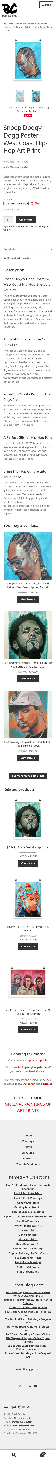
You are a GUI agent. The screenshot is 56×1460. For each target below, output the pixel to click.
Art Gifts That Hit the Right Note (28, 1307)
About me (28, 1152)
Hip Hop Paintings (28, 1221)
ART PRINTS (28, 1110)
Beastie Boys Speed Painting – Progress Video (28, 1313)
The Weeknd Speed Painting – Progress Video (28, 1320)
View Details (28, 599)
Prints (28, 1146)
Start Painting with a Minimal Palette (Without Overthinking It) (28, 1294)
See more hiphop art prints (28, 776)
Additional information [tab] (17, 258)
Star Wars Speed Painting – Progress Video (28, 1328)
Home (10, 23)
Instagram (29, 1083)
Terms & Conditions (28, 1164)
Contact (28, 1158)
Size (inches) (10, 199)
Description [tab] (10, 249)
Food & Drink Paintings (28, 1198)
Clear (37, 203)
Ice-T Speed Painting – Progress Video (28, 1334)
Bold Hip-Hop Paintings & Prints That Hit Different (28, 1301)
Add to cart (25, 219)
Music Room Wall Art (28, 1244)
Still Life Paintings (28, 1271)
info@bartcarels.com (21, 1421)
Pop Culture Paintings (28, 1262)
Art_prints (20, 23)
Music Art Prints (28, 1239)
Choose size (28, 863)
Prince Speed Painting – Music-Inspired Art (28, 1355)
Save (29, 115)
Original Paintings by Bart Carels (28, 1253)
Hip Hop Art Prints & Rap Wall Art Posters (28, 1216)
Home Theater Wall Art (28, 1225)
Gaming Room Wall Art (28, 1207)
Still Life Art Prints (28, 1267)
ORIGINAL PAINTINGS (25, 1104)
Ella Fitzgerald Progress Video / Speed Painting (28, 1340)
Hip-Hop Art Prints (21, 27)
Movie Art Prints (28, 1230)
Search (14, 1455)
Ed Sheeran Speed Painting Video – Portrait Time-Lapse (28, 1347)
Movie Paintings (28, 1234)
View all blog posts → (28, 1369)
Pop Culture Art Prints (28, 1257)
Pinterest (46, 1083)
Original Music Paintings (28, 1248)
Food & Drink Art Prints (28, 1193)
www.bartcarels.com (23, 1425)
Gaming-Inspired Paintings (28, 1211)
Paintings (28, 1141)
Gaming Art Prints (28, 1202)
